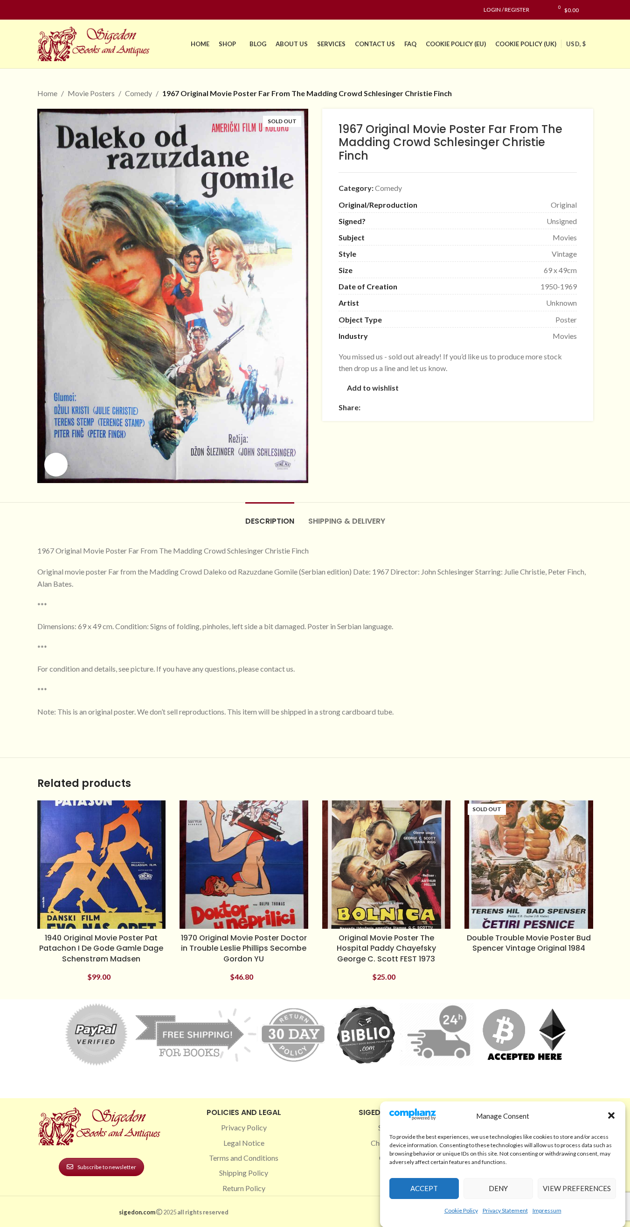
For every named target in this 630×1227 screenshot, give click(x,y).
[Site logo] (95, 42)
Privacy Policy (244, 1127)
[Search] (590, 9)
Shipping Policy (243, 1172)
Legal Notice (243, 1142)
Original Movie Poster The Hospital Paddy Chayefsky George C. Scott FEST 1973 (386, 948)
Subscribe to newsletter (106, 1167)
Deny (498, 1188)
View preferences (577, 1188)
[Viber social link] (466, 407)
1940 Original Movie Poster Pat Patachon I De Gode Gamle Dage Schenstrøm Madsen (101, 948)
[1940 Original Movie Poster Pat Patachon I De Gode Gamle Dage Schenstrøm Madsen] (101, 864)
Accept (424, 1188)
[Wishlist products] (541, 9)
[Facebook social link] (42, 10)
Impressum (547, 1209)
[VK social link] (444, 407)
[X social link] (377, 407)
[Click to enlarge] (56, 464)
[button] (611, 1115)
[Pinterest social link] (65, 10)
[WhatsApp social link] (433, 407)
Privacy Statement (505, 1209)
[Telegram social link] (455, 407)
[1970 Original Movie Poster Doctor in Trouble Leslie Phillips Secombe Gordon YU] (244, 864)
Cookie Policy (461, 1209)
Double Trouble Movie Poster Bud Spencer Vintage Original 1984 (529, 943)
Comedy (138, 93)
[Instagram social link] (54, 10)
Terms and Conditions (243, 1157)
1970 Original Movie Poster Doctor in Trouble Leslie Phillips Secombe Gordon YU (244, 948)
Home (47, 93)
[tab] (269, 516)
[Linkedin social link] (76, 10)
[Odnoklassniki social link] (422, 407)
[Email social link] (388, 407)
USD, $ (576, 44)
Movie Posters (91, 93)
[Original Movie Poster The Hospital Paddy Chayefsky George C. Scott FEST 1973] (386, 864)
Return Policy (243, 1188)
